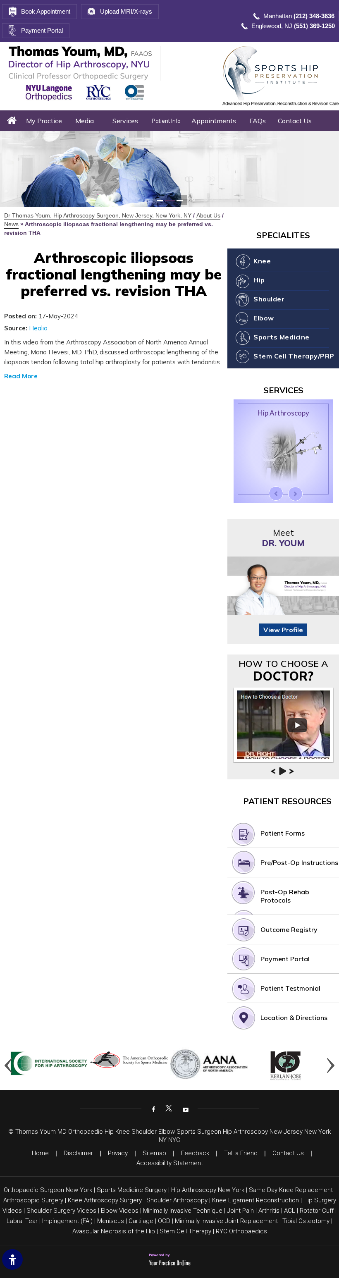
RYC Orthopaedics (241, 1231)
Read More (21, 376)
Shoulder (268, 299)
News (11, 224)
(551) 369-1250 (314, 25)
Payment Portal (42, 30)
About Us (208, 215)
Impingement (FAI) (67, 1221)
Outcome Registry (289, 929)
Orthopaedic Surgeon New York (48, 1190)
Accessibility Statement (169, 1163)
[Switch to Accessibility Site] (12, 1259)
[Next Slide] (295, 494)
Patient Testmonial (290, 988)
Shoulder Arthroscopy (177, 1200)
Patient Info (166, 120)
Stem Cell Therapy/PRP (293, 356)
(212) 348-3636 (314, 15)
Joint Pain (240, 1210)
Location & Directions (293, 1017)
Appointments (213, 121)
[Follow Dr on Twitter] (168, 1109)
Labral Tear (22, 1221)
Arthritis (268, 1210)
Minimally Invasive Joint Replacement (226, 1221)
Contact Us (295, 121)
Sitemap (154, 1153)
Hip (259, 280)
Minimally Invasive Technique (182, 1210)
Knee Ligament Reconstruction (255, 1200)
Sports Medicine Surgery (132, 1190)
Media (84, 121)
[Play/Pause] (282, 771)
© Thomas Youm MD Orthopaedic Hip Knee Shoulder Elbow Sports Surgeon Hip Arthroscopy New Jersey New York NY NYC (169, 1136)
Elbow (263, 318)
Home (12, 120)
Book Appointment (45, 11)
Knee (262, 261)
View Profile (283, 630)
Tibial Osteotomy (305, 1221)
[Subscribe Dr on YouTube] (185, 1109)
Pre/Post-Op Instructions (299, 862)
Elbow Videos (119, 1210)
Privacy (118, 1153)
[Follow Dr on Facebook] (152, 1109)
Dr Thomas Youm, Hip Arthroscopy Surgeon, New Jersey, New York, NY (97, 215)
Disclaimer (78, 1153)
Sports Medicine (281, 337)
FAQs (257, 121)
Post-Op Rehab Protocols (284, 896)
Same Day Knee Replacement (291, 1190)
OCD (164, 1221)
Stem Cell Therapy (185, 1231)
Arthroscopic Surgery (33, 1200)
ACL (289, 1210)
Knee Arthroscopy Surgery (105, 1200)
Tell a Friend (241, 1153)
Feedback (195, 1153)
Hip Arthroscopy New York (207, 1190)
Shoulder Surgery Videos (61, 1210)
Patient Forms (282, 833)
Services (125, 121)
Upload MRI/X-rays (126, 11)
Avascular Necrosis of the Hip (113, 1231)
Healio (38, 328)
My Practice (44, 121)
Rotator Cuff (317, 1210)
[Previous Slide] (276, 493)
